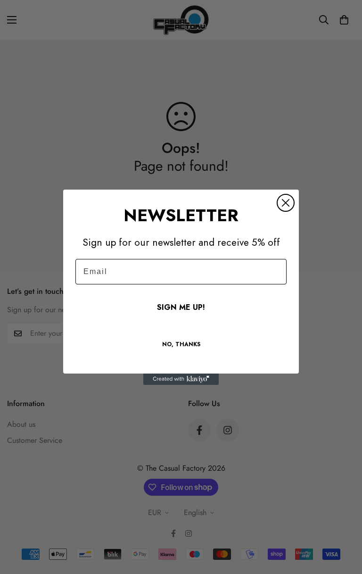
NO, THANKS (181, 344)
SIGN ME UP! (181, 307)
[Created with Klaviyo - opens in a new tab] (181, 379)
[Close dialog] (285, 202)
